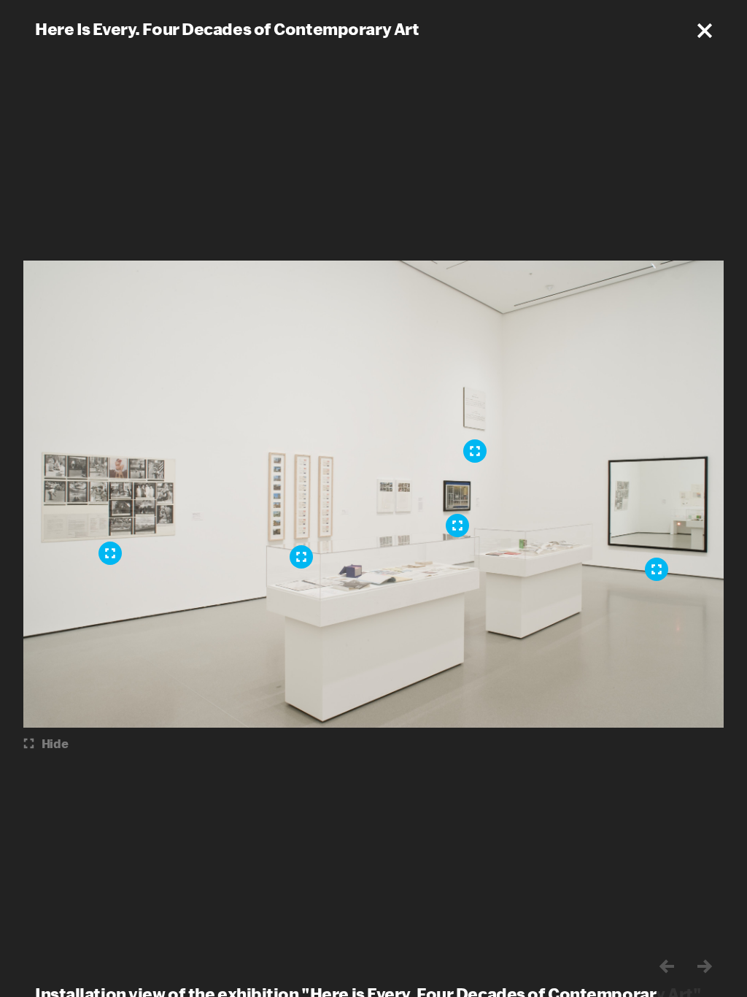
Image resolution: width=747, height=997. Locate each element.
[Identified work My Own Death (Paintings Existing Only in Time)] (474, 451)
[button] (705, 31)
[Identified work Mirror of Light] (656, 569)
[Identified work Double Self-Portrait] (457, 525)
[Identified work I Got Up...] (301, 556)
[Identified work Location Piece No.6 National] (110, 553)
